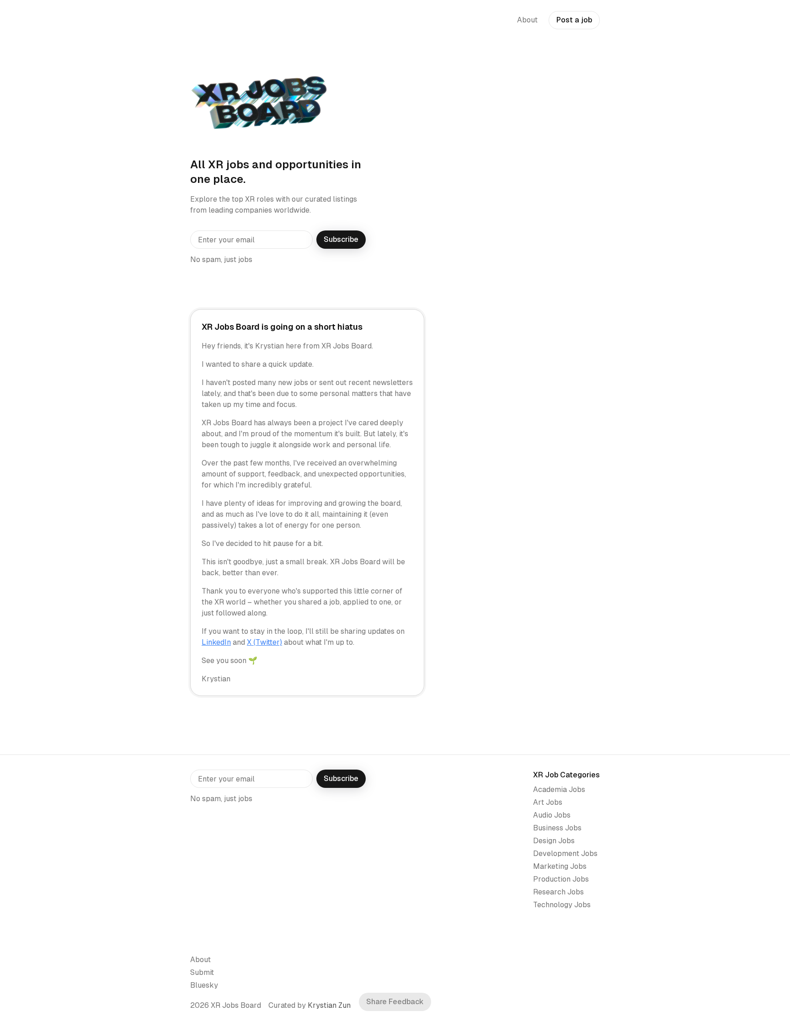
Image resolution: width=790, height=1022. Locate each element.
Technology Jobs (562, 904)
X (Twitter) (264, 642)
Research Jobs (558, 892)
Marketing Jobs (560, 866)
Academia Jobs (559, 789)
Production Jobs (561, 879)
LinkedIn (216, 642)
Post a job (574, 20)
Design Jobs (554, 840)
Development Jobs (565, 853)
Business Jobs (557, 828)
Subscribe (341, 239)
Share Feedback (395, 1001)
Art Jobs (547, 802)
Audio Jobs (552, 815)
